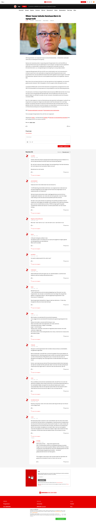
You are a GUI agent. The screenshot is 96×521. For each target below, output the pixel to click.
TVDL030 (33, 345)
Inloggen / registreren (64, 146)
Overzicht (21, 10)
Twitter (33, 117)
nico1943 (33, 156)
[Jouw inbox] (89, 2)
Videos (56, 10)
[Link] (32, 142)
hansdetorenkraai (35, 400)
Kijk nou (43, 10)
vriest (32, 417)
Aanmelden (42, 480)
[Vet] (27, 142)
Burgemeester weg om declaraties (51, 110)
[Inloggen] (91, 2)
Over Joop (69, 10)
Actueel (27, 10)
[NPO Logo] (93, 2)
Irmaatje (38, 440)
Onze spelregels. (29, 133)
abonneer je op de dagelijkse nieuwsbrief (58, 117)
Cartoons (37, 10)
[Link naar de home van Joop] (15, 6)
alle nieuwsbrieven (59, 482)
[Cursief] (29, 142)
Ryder (32, 287)
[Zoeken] (87, 2)
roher (32, 378)
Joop (19, 6)
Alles (75, 10)
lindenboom (33, 269)
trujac (32, 313)
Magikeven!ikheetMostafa (37, 218)
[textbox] (48, 138)
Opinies (32, 10)
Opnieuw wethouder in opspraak (35, 110)
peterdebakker (34, 181)
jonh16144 (33, 254)
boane (32, 234)
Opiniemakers (62, 10)
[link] (31, 122)
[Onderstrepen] (31, 142)
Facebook (45, 117)
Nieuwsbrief (50, 10)
